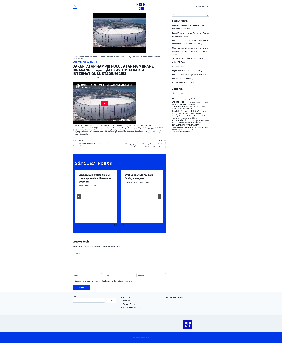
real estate (205, 121)
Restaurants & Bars (190, 127)
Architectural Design (85, 62)
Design (174, 108)
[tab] (114, 225)
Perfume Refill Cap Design (183, 79)
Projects (196, 121)
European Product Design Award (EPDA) (189, 75)
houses (195, 111)
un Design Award (179, 66)
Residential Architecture (185, 125)
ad (173, 99)
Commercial (191, 104)
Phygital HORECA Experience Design (187, 70)
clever (174, 104)
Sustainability (190, 130)
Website (140, 276)
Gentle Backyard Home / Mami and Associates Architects (92, 143)
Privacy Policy (129, 304)
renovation (188, 122)
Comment (78, 253)
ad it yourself (178, 99)
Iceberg (174, 114)
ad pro (185, 99)
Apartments (191, 99)
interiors (205, 114)
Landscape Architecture (179, 116)
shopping (176, 130)
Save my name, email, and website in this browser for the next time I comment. (103, 281)
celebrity (205, 102)
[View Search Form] (75, 6)
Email (108, 276)
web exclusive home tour (181, 132)
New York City (176, 118)
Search (75, 297)
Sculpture (205, 127)
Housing (203, 111)
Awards (192, 102)
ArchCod (126, 301)
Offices (194, 118)
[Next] (159, 196)
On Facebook (179, 120)
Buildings (198, 102)
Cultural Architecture (197, 106)
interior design (195, 114)
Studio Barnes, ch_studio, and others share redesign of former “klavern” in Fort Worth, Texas (190, 51)
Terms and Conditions (132, 307)
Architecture (180, 102)
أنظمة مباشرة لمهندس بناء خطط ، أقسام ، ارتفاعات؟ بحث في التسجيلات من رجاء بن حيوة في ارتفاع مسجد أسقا (144, 144)
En (207, 6)
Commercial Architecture (180, 106)
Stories (183, 130)
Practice (190, 120)
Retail (199, 127)
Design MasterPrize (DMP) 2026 (185, 83)
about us (126, 297)
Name (76, 276)
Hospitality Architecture (181, 111)
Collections (182, 105)
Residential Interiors (177, 127)
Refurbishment (178, 122)
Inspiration (183, 113)
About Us (200, 6)
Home (75, 57)
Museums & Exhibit (200, 116)
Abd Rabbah (79, 78)
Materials (190, 116)
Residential (197, 122)
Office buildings (186, 118)
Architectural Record (201, 99)
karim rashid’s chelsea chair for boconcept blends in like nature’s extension (95, 178)
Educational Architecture (185, 108)
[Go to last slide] (79, 196)
